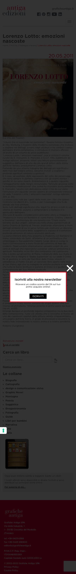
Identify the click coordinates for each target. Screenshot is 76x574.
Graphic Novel (14, 392)
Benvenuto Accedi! (13, 341)
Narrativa (11, 424)
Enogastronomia (15, 408)
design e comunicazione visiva (24, 388)
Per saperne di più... (15, 487)
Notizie (13, 45)
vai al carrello (12, 344)
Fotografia (11, 412)
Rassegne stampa (27, 45)
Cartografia (12, 384)
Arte (8, 428)
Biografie (11, 380)
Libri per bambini (16, 420)
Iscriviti (38, 296)
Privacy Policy (11, 566)
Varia (8, 432)
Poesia (9, 400)
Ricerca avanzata (12, 366)
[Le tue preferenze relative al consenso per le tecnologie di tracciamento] (3, 430)
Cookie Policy (11, 570)
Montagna (11, 396)
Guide (9, 416)
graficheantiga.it (63, 8)
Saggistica (11, 404)
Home (5, 45)
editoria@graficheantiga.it (17, 545)
